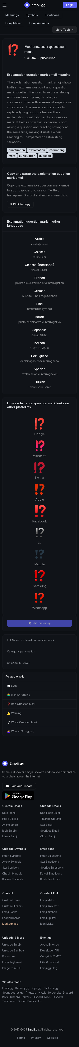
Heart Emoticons (50, 855)
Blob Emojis (9, 830)
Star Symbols (10, 867)
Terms (21, 1037)
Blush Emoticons (50, 879)
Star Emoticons (49, 861)
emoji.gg (38, 5)
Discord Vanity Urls (30, 1001)
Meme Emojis (10, 836)
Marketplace (10, 923)
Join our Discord (21, 786)
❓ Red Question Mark (21, 703)
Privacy (36, 1037)
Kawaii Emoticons (51, 873)
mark (12, 155)
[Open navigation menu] (4, 5)
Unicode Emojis (12, 944)
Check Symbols (12, 873)
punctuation (17, 150)
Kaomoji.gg (22, 988)
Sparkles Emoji (49, 830)
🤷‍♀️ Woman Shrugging (20, 731)
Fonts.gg (7, 988)
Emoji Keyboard (12, 962)
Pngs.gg (31, 992)
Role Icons (9, 812)
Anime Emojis (10, 824)
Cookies (52, 1037)
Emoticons (52, 15)
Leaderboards (11, 917)
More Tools (63, 29)
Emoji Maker (13, 23)
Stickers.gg (51, 988)
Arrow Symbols (11, 861)
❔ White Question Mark (22, 722)
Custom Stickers (12, 906)
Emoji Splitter (48, 917)
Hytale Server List (50, 992)
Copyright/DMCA (51, 956)
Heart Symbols (11, 855)
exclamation (37, 150)
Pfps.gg (36, 988)
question (45, 155)
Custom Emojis (11, 900)
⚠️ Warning (14, 713)
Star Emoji (46, 824)
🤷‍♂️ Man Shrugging (18, 694)
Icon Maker (47, 923)
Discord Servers (20, 997)
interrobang (57, 150)
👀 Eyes (12, 685)
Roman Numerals (12, 879)
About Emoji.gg (49, 944)
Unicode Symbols (13, 950)
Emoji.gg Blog (48, 968)
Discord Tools (42, 997)
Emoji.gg (16, 763)
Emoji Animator (39, 23)
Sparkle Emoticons (52, 867)
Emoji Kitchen (48, 912)
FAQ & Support (49, 962)
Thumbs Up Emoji (51, 818)
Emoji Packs (9, 912)
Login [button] (70, 5)
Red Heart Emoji (50, 812)
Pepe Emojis (10, 818)
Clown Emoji (47, 836)
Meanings (12, 15)
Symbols (32, 15)
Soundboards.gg (13, 992)
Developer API (49, 950)
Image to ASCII (11, 968)
